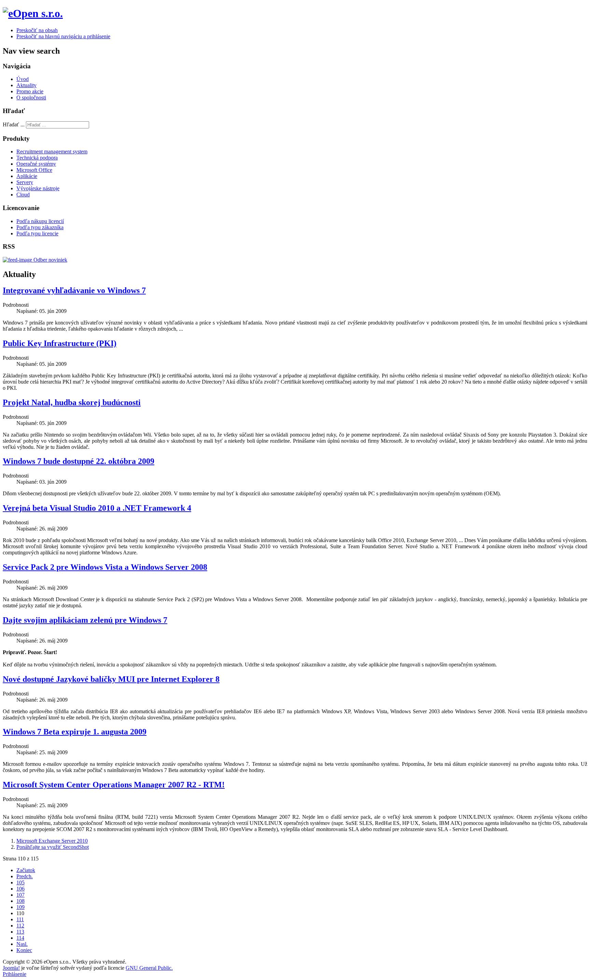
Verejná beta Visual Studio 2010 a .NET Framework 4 (97, 507)
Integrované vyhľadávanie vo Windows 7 (74, 290)
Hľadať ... (14, 124)
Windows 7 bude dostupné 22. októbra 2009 (78, 461)
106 (20, 889)
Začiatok (25, 870)
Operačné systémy (36, 164)
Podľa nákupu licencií (40, 221)
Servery (24, 182)
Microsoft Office (34, 170)
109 (20, 907)
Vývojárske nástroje (37, 188)
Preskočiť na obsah (37, 30)
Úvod (22, 79)
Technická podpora (37, 158)
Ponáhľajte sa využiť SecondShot (52, 847)
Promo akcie (29, 91)
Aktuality (26, 85)
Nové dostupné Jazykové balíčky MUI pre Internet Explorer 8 (111, 679)
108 (20, 901)
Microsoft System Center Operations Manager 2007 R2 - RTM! (114, 784)
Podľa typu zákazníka (40, 227)
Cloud (23, 194)
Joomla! (11, 968)
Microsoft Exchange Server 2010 (52, 841)
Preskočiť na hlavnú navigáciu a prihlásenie (63, 36)
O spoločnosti (31, 97)
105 (20, 882)
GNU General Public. (149, 968)
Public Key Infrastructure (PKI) (59, 343)
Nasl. (22, 944)
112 (20, 925)
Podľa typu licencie (37, 233)
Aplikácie (26, 176)
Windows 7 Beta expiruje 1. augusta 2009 (74, 731)
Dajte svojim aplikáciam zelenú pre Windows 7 (85, 620)
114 (20, 938)
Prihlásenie (14, 974)
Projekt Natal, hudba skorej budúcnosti (72, 402)
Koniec (24, 950)
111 (20, 919)
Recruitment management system (51, 151)
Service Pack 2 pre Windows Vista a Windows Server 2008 (105, 567)
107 (20, 895)
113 (20, 932)
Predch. (24, 876)
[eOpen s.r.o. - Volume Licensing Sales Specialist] (33, 13)
